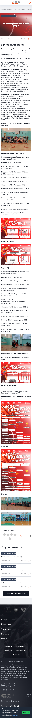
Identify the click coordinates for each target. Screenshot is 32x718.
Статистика (15, 654)
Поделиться (30, 536)
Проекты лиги (7, 624)
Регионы (9, 9)
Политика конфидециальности (12, 701)
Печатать (26, 536)
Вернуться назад (8, 530)
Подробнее (15, 715)
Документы (21, 650)
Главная (3, 9)
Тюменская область (20, 9)
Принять (26, 712)
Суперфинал (6, 629)
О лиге (4, 619)
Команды (20, 646)
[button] (2, 610)
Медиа (4, 639)
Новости (8, 646)
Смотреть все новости (16, 593)
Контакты (5, 634)
